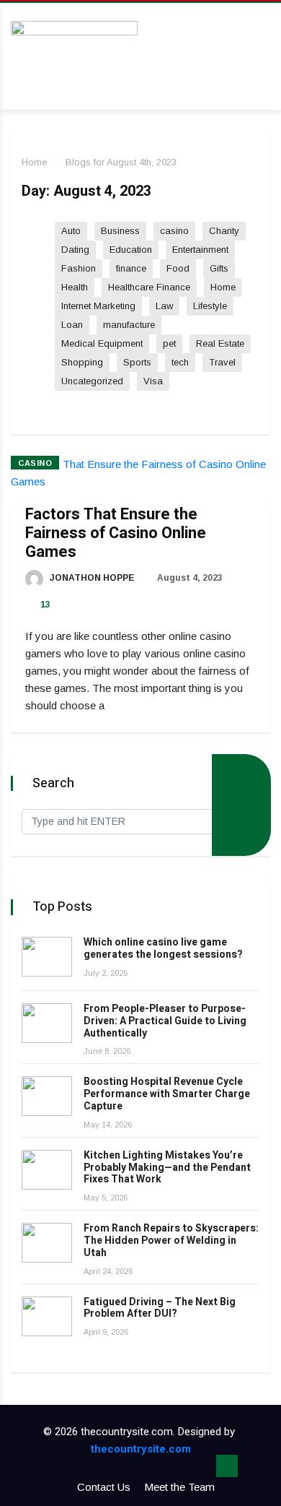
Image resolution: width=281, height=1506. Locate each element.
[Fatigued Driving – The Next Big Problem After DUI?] (47, 1316)
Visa (153, 381)
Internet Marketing (98, 305)
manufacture (129, 324)
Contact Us (103, 1487)
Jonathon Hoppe (91, 578)
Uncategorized (92, 381)
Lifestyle (210, 305)
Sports (137, 362)
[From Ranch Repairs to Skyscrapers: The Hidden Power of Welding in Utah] (47, 1243)
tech (180, 362)
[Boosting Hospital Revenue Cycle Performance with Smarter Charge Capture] (47, 1096)
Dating (75, 249)
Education (131, 249)
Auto (71, 230)
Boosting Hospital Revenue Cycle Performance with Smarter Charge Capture (167, 1094)
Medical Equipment (102, 343)
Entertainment (200, 249)
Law (164, 305)
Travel (222, 362)
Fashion (78, 268)
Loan (72, 324)
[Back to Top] (227, 1466)
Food (177, 268)
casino (174, 230)
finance (131, 268)
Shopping (82, 362)
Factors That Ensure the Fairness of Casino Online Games (115, 533)
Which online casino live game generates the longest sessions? (163, 948)
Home (34, 162)
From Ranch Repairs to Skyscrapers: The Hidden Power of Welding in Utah (171, 1240)
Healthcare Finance (149, 287)
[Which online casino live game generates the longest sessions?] (47, 957)
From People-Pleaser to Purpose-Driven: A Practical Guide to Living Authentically (165, 1021)
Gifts (219, 268)
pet (169, 343)
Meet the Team (179, 1487)
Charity (224, 230)
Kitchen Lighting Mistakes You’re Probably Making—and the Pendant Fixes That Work (167, 1167)
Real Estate (220, 343)
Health (74, 287)
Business (120, 230)
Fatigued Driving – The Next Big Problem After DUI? (160, 1308)
